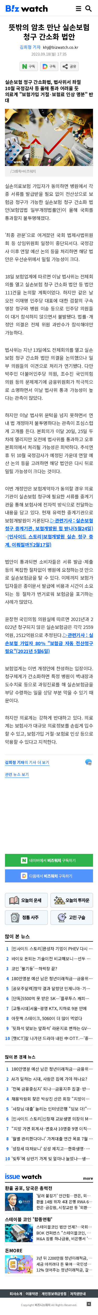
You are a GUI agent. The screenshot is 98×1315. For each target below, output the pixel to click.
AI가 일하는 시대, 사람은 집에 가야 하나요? (49, 1079)
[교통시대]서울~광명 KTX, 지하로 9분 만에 (49, 1008)
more (88, 1178)
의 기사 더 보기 (27, 762)
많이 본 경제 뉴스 (20, 1057)
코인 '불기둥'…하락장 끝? (34, 968)
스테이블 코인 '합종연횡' (29, 1219)
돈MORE (13, 1250)
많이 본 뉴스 (17, 936)
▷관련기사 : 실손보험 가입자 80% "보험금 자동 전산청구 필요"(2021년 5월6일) (49, 643)
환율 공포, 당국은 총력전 (28, 1188)
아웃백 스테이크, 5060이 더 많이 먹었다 (46, 1018)
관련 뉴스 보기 (17, 774)
